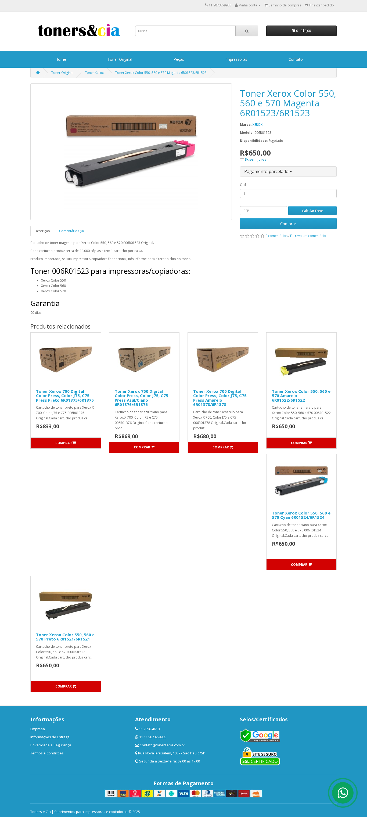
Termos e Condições (47, 753)
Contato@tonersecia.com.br (162, 745)
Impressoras (236, 59)
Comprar (288, 223)
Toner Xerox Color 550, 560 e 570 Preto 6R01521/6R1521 (65, 637)
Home (60, 59)
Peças (179, 59)
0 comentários (276, 235)
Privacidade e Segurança (50, 745)
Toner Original (119, 59)
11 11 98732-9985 (152, 737)
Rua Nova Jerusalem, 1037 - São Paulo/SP (171, 753)
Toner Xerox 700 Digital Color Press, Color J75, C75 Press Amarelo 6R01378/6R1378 (220, 397)
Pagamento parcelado (267, 171)
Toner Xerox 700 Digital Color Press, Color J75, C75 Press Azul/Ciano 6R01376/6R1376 (141, 397)
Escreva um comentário (308, 235)
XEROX (257, 124)
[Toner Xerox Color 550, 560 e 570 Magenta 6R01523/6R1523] (131, 151)
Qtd (243, 184)
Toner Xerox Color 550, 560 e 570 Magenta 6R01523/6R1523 (161, 72)
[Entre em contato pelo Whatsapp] (343, 793)
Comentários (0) (71, 231)
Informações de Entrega (50, 737)
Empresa (37, 728)
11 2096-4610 (149, 728)
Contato (296, 59)
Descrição (42, 231)
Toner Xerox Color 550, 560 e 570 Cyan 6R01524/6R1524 (301, 515)
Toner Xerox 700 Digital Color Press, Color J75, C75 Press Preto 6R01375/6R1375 (65, 395)
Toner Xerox (94, 72)
